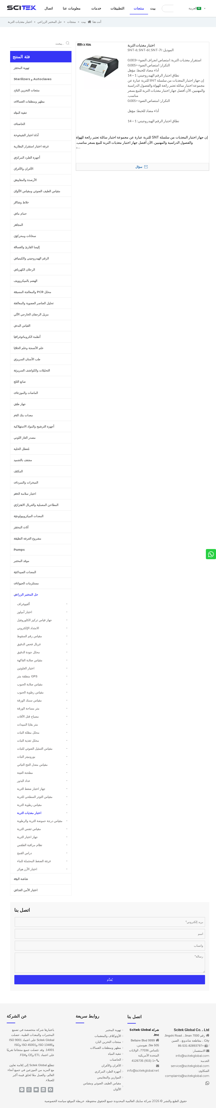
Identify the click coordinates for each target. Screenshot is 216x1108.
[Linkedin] (43, 1089)
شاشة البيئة (21, 879)
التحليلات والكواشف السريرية (32, 370)
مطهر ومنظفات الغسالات (29, 101)
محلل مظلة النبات (28, 732)
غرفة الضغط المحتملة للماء (34, 861)
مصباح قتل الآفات (28, 716)
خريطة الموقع (75, 1101)
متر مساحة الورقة (28, 708)
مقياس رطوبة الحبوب (30, 692)
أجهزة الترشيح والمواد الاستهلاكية (34, 426)
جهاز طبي (20, 404)
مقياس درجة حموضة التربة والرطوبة (39, 821)
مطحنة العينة (25, 773)
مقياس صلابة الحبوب (30, 684)
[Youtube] (36, 1089)
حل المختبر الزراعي (26, 594)
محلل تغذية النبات (28, 740)
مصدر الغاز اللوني (25, 438)
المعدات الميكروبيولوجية (28, 516)
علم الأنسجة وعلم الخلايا (28, 348)
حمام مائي (20, 213)
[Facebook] (50, 1089)
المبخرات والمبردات (26, 482)
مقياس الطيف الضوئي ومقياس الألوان (37, 191)
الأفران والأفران (23, 169)
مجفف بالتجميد (23, 460)
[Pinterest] (21, 1089)
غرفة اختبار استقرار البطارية (31, 146)
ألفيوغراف (23, 604)
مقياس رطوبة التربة (29, 805)
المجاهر (18, 225)
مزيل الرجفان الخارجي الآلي (31, 314)
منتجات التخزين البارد (27, 90)
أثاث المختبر (21, 527)
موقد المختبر (21, 561)
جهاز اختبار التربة (27, 837)
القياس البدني (22, 325)
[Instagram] (29, 1089)
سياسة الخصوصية (55, 1101)
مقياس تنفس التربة (29, 829)
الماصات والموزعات (26, 393)
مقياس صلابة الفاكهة (29, 660)
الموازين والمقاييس (109, 1077)
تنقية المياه (20, 113)
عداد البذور (23, 781)
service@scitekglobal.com (190, 1066)
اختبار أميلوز (24, 612)
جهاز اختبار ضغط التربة (31, 789)
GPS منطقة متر (27, 676)
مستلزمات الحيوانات (26, 583)
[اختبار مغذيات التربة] (99, 65)
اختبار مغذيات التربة (29, 813)
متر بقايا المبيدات (27, 724)
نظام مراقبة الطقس (29, 845)
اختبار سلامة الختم (25, 494)
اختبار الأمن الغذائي (26, 890)
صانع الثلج (20, 381)
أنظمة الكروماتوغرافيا (27, 337)
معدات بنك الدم (23, 415)
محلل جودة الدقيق (28, 652)
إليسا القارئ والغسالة (27, 247)
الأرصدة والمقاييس (25, 180)
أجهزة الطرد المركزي (27, 157)
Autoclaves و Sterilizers (32, 79)
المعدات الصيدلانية (25, 572)
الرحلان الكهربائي (24, 269)
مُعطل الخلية (22, 449)
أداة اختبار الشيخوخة (26, 135)
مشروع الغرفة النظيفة (27, 538)
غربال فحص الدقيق (29, 644)
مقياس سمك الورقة (29, 700)
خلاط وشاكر (21, 202)
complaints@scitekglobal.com (187, 1076)
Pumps (19, 550)
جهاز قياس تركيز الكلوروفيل (34, 620)
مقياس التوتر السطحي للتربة (35, 797)
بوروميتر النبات (26, 757)
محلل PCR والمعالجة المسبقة (32, 292)
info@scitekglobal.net (143, 1070)
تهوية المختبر (21, 68)
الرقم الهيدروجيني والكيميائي (31, 258)
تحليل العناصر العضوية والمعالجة (34, 303)
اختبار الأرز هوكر (27, 869)
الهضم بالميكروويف (25, 281)
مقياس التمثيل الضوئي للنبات (35, 749)
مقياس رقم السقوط (29, 636)
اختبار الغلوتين (25, 668)
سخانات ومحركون (25, 236)
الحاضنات (19, 124)
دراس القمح (24, 853)
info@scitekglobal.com (192, 1056)
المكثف (18, 471)
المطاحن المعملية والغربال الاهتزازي (36, 505)
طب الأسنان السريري (27, 359)
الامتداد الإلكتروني (28, 628)
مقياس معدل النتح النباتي (32, 765)
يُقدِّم (110, 980)
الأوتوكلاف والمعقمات (107, 1036)
